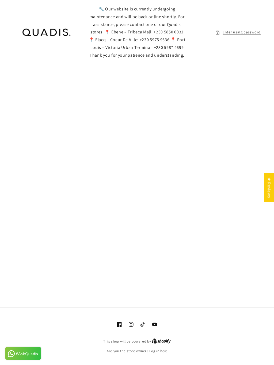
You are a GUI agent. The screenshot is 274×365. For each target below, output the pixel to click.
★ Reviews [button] (269, 187)
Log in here (158, 351)
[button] (238, 32)
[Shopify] (161, 341)
